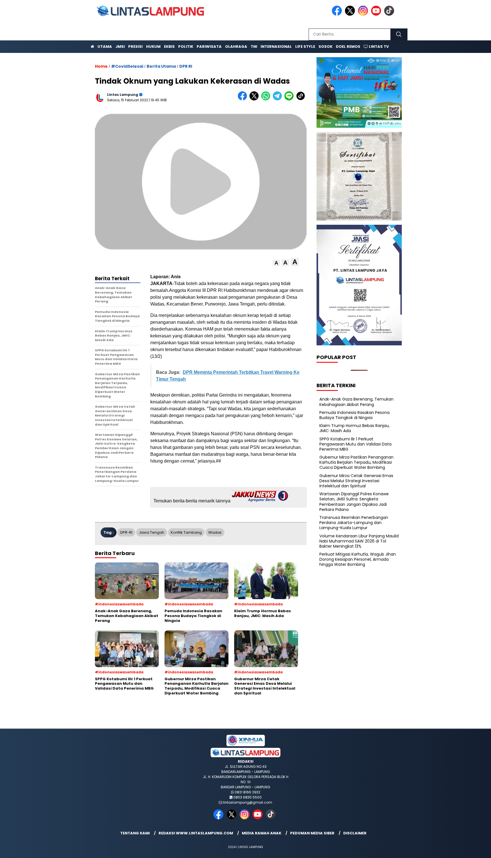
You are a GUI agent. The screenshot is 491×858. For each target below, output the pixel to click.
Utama (104, 46)
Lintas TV (378, 46)
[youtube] (377, 14)
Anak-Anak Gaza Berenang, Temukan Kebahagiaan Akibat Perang (356, 401)
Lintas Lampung (122, 94)
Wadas (215, 532)
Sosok (325, 46)
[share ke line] (290, 99)
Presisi (135, 46)
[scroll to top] (471, 849)
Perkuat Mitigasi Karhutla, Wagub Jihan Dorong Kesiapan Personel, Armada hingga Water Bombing (357, 559)
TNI (254, 46)
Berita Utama (161, 66)
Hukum (153, 46)
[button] (276, 263)
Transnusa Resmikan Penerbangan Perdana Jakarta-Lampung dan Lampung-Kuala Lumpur (353, 523)
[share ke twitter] (255, 99)
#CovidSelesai (127, 66)
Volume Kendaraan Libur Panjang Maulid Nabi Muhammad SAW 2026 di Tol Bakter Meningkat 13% (359, 541)
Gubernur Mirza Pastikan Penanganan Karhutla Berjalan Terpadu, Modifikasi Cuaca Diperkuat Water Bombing (356, 462)
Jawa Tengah (151, 532)
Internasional (276, 46)
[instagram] (364, 14)
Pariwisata (209, 46)
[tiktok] (390, 14)
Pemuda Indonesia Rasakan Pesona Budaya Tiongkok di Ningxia (354, 415)
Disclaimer (355, 833)
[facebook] (338, 14)
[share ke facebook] (243, 99)
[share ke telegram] (278, 99)
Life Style (305, 46)
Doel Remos (348, 46)
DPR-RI (126, 532)
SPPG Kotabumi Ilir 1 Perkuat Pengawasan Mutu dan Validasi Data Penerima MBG (355, 444)
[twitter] (351, 14)
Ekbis (169, 46)
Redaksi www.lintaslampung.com (196, 833)
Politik (185, 46)
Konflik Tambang (186, 532)
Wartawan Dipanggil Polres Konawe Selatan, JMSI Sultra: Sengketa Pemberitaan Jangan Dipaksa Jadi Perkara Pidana (354, 501)
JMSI (120, 46)
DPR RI (185, 66)
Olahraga (236, 46)
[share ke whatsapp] (267, 99)
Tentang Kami (135, 833)
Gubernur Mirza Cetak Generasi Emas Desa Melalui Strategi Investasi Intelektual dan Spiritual (356, 481)
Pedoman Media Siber (312, 833)
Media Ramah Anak (261, 833)
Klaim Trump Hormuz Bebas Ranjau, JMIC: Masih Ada (354, 428)
